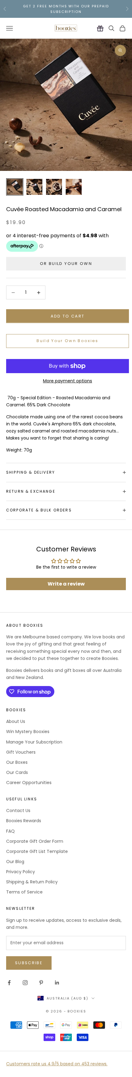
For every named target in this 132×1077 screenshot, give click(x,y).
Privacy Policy (20, 872)
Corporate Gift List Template (37, 851)
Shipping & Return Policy (32, 882)
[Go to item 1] (14, 186)
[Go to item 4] (73, 186)
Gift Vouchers (21, 752)
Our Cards (17, 772)
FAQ (10, 831)
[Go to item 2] (34, 186)
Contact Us (18, 810)
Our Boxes (17, 762)
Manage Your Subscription (34, 742)
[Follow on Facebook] (9, 983)
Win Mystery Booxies (27, 731)
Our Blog (15, 861)
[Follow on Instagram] (25, 983)
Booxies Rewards (23, 821)
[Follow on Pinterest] (41, 983)
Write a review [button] (66, 583)
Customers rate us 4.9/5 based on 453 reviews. (56, 1064)
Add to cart (68, 316)
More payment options (67, 381)
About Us (15, 721)
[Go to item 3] (54, 186)
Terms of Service (24, 892)
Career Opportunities (29, 782)
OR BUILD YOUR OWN (66, 263)
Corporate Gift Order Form (34, 841)
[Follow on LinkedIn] (57, 983)
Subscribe (29, 963)
